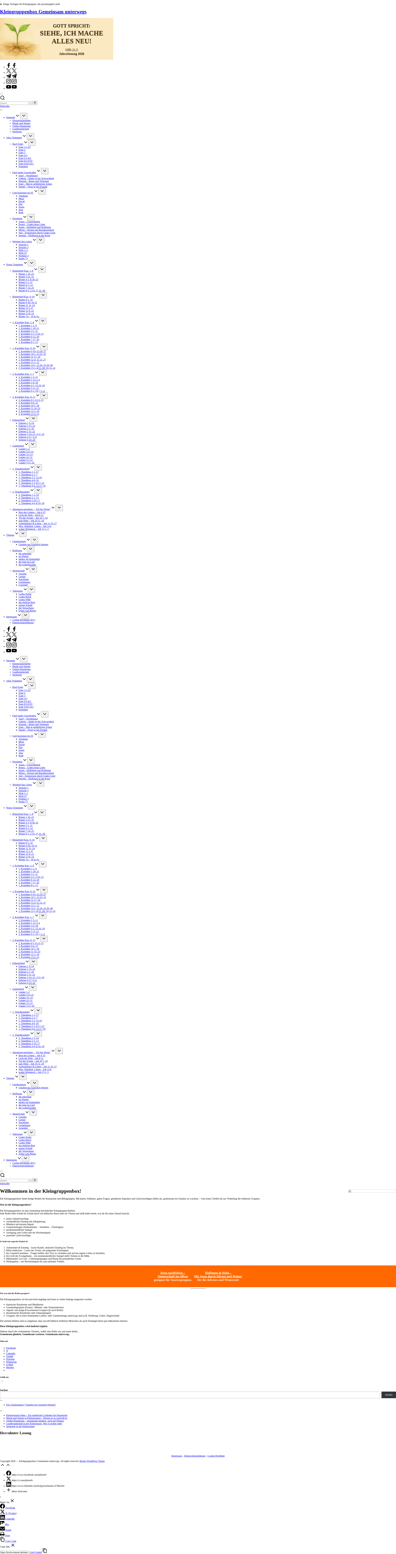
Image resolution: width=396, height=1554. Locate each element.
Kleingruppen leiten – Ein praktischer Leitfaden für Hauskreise (36, 1415)
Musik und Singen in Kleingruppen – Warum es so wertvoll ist (36, 1418)
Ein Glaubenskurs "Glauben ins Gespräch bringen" (31, 1404)
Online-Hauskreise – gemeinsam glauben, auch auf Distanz (35, 1421)
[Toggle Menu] (1, 1400)
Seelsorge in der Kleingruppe (20, 1426)
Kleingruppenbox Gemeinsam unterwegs (43, 11)
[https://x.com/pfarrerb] (9, 1480)
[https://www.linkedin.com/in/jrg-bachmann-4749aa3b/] (9, 1486)
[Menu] (1, 109)
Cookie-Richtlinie (216, 1456)
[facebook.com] (11, 67)
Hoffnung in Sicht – (218, 1272)
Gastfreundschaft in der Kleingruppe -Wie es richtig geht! (34, 1423)
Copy (35, 1552)
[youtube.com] (11, 88)
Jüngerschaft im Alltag (172, 1276)
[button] (30, 103)
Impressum (176, 1456)
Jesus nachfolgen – (172, 1272)
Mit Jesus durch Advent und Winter (218, 1276)
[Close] (1, 1410)
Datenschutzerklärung (194, 1456)
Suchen (4, 1390)
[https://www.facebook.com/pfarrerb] (9, 1474)
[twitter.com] (11, 72)
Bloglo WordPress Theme (92, 1461)
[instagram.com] (11, 83)
